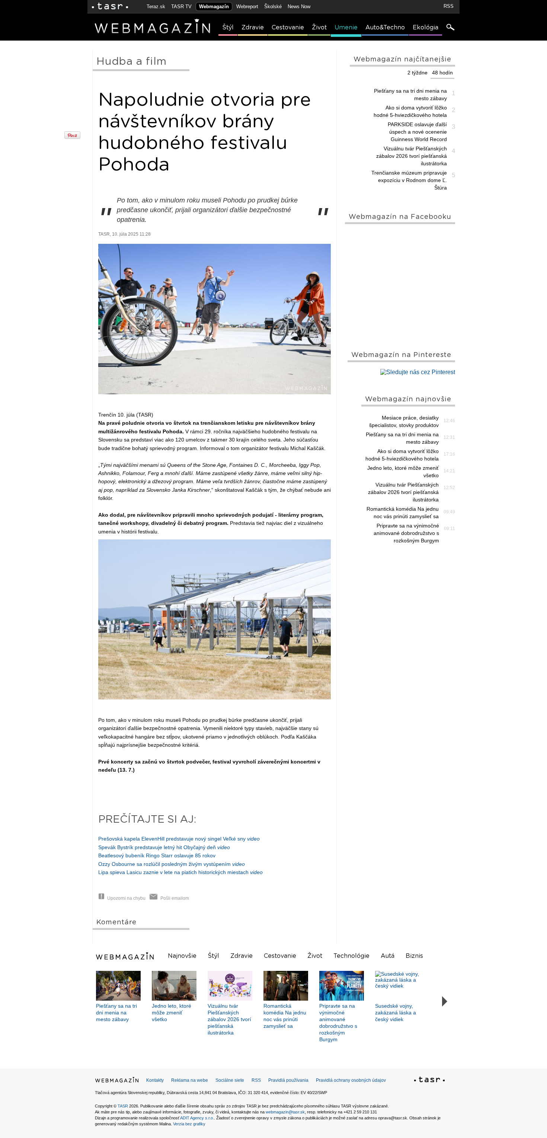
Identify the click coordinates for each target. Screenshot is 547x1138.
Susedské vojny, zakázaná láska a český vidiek (395, 1012)
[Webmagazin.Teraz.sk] (117, 1081)
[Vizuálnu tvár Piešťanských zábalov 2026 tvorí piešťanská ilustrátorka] (230, 986)
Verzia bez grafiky (189, 1124)
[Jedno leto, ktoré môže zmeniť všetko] (174, 986)
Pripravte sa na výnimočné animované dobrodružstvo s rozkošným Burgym (406, 533)
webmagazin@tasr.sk (285, 1112)
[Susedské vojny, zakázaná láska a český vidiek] (397, 986)
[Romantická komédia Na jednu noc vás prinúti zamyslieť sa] (285, 986)
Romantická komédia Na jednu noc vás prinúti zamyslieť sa (403, 512)
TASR (123, 1106)
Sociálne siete (229, 1080)
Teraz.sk (156, 6)
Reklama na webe (189, 1080)
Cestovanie (288, 28)
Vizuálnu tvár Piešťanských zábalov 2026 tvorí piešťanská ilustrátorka (411, 156)
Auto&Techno (385, 28)
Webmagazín (214, 6)
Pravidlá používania (288, 1080)
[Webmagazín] (126, 956)
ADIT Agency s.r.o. (197, 1118)
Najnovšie (182, 956)
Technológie (351, 956)
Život (319, 28)
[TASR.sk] (110, 6)
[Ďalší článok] (445, 1002)
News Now (299, 6)
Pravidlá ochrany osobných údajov (351, 1080)
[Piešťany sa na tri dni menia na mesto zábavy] (118, 986)
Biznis (414, 956)
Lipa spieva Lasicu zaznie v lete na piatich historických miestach (180, 872)
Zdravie (252, 28)
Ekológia (425, 28)
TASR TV (181, 6)
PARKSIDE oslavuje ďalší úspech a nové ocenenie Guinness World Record (417, 131)
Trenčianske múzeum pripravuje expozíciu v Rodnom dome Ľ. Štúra (409, 180)
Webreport (247, 6)
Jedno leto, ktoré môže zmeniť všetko (403, 471)
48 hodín (442, 73)
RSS (449, 6)
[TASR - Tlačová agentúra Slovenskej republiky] (429, 1080)
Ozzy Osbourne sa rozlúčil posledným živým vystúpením (171, 864)
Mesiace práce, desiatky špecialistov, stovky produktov (404, 421)
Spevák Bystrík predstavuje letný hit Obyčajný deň (164, 847)
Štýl (228, 28)
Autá (387, 956)
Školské (273, 6)
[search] (449, 28)
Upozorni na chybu (126, 898)
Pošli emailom (174, 898)
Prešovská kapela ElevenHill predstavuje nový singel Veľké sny (179, 839)
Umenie (346, 28)
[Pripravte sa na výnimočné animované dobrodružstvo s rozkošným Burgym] (341, 986)
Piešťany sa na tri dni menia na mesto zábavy (410, 94)
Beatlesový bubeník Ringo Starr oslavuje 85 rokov (156, 855)
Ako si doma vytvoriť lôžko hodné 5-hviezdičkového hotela (410, 111)
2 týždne (417, 73)
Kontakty (155, 1080)
